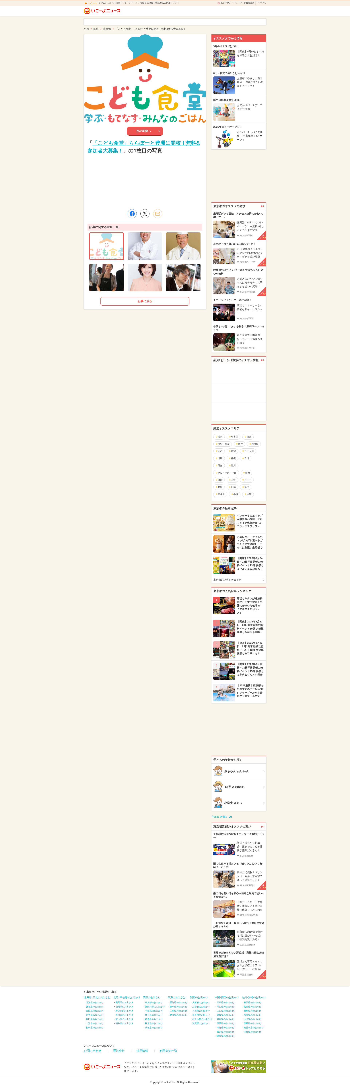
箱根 (220, 487)
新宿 (233, 451)
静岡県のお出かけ (178, 1015)
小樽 (235, 494)
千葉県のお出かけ (154, 1011)
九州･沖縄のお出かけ (254, 997)
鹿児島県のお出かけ (254, 1027)
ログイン (261, 3)
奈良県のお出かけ (201, 1015)
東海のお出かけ (177, 997)
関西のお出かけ (199, 997)
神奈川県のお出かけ (155, 1006)
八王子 (247, 479)
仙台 (220, 451)
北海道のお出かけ (95, 1002)
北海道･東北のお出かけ (97, 997)
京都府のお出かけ (201, 1006)
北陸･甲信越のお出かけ (126, 997)
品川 (233, 465)
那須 (249, 436)
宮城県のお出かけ (95, 1006)
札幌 (233, 458)
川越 (233, 487)
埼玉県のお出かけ (154, 1015)
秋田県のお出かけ (95, 1019)
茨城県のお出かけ (154, 1027)
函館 (249, 494)
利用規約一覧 (168, 1050)
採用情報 (142, 1050)
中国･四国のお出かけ (227, 997)
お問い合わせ (92, 1050)
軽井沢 (221, 494)
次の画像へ (143, 130)
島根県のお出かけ (225, 1019)
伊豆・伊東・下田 (227, 472)
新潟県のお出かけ (124, 1011)
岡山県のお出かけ (225, 1006)
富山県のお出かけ (124, 1019)
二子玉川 (249, 451)
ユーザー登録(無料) (244, 3)
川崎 (220, 458)
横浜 (220, 436)
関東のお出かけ (152, 997)
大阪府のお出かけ (201, 1002)
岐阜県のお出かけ (178, 1006)
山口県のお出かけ (225, 1011)
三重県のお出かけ (178, 1011)
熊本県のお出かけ (252, 1015)
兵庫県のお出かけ (201, 1011)
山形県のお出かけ (95, 1023)
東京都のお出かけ (154, 1002)
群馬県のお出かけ (154, 1019)
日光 (220, 465)
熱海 (247, 472)
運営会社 (119, 1050)
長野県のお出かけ (124, 1002)
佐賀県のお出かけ (252, 1006)
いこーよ (92, 3)
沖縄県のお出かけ (252, 1031)
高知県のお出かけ (225, 1027)
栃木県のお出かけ (154, 1023)
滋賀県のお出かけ (201, 1023)
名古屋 (234, 436)
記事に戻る (145, 301)
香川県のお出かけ (225, 1031)
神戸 (240, 444)
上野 (233, 479)
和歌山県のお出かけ (202, 1019)
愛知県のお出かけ (178, 1002)
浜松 (246, 487)
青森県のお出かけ (95, 1011)
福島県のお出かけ (95, 1027)
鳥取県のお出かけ (225, 1015)
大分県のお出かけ (252, 1019)
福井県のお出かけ (124, 1023)
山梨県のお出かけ (124, 1006)
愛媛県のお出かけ (225, 1023)
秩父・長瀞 (224, 444)
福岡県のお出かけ (252, 1002)
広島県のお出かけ (225, 1002)
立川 (246, 458)
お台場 (254, 444)
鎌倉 (220, 479)
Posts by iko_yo (221, 816)
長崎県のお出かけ (252, 1011)
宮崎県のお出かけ (252, 1023)
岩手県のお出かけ (95, 1015)
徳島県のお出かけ (225, 1036)
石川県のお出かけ (124, 1015)
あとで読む (226, 3)
